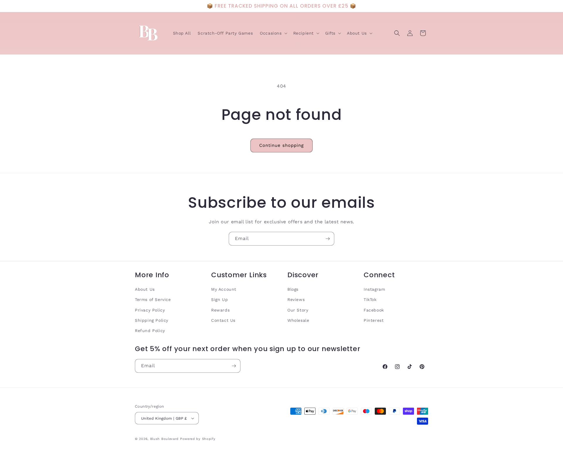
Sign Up (219, 299)
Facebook (374, 310)
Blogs (293, 289)
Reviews (296, 299)
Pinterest (374, 320)
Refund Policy (150, 330)
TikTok (370, 299)
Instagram (374, 289)
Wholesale (298, 320)
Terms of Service (153, 299)
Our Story (297, 310)
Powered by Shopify (198, 439)
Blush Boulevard (164, 439)
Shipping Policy (151, 320)
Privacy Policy (150, 310)
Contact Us (223, 320)
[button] (272, 33)
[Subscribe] (327, 239)
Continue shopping (281, 145)
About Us (145, 289)
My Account (223, 289)
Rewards (220, 310)
